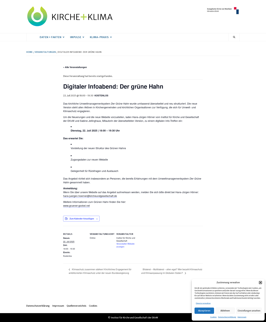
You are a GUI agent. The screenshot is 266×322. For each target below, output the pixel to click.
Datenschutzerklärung (227, 317)
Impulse (75, 37)
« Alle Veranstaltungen (75, 67)
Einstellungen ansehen (249, 310)
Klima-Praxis (99, 37)
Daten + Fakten (50, 37)
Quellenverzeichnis (76, 305)
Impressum (242, 317)
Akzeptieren (204, 310)
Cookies (213, 317)
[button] (260, 282)
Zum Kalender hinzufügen (82, 218)
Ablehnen (225, 310)
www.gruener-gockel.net (76, 205)
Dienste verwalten (203, 303)
